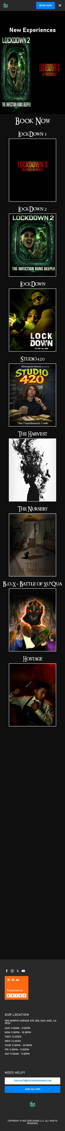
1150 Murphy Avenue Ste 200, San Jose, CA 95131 (30, 1022)
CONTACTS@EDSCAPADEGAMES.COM (32, 1081)
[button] (60, 5)
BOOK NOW (45, 5)
